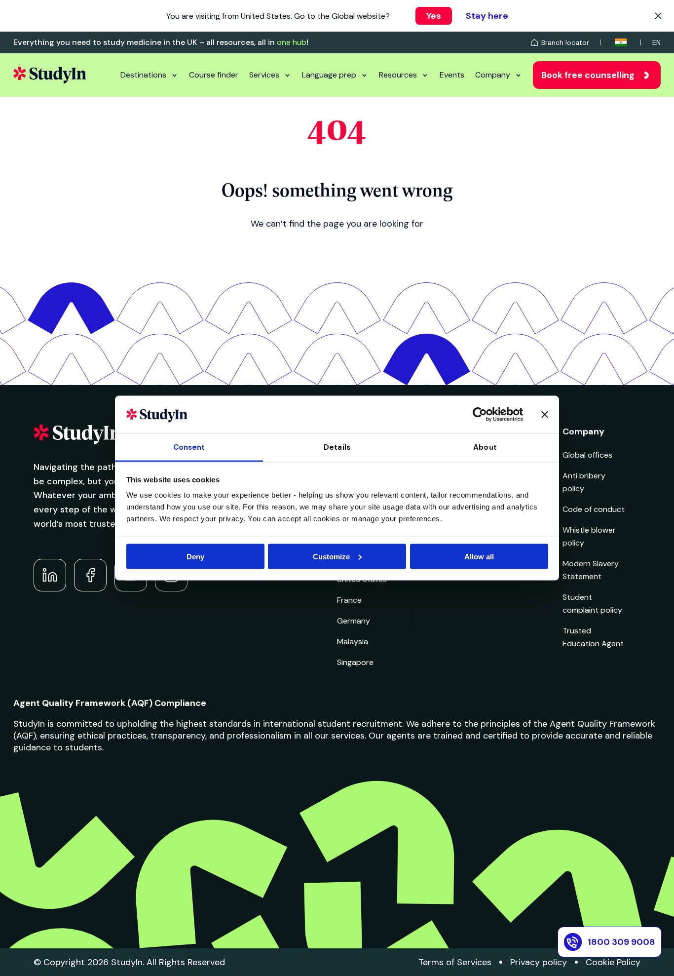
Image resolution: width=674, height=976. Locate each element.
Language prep (329, 75)
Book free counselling (588, 75)
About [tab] (485, 447)
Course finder (213, 75)
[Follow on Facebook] (90, 575)
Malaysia (352, 641)
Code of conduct (593, 509)
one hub (291, 42)
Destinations (143, 75)
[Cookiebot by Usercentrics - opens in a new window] (480, 414)
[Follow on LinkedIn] (50, 575)
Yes (433, 16)
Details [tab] (337, 447)
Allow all (479, 556)
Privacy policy (538, 962)
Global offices (587, 455)
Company (492, 75)
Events (452, 75)
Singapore (355, 662)
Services (264, 75)
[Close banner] (544, 414)
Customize (331, 556)
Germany (353, 621)
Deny (195, 556)
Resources (398, 75)
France (349, 600)
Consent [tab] (189, 447)
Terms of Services (454, 962)
